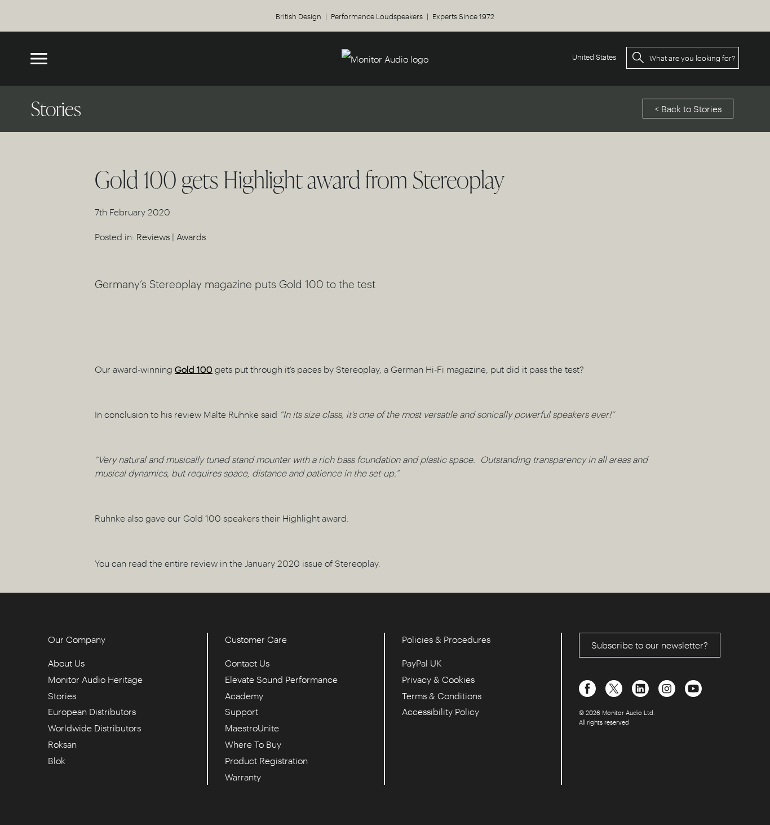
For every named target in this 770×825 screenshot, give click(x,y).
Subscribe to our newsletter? (649, 644)
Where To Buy (253, 744)
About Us (66, 663)
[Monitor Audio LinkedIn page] (641, 687)
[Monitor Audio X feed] (615, 687)
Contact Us (247, 663)
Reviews (153, 236)
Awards (191, 236)
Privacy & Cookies (438, 679)
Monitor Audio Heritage (95, 679)
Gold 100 (194, 369)
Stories (62, 695)
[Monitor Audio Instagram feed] (668, 687)
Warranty (243, 776)
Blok (56, 760)
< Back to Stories (688, 108)
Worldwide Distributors (94, 727)
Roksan (62, 744)
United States (594, 56)
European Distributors (92, 711)
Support (241, 711)
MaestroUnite (252, 727)
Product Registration (266, 760)
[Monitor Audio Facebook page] (588, 687)
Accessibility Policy (440, 711)
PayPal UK (422, 663)
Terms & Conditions (441, 695)
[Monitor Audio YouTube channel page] (693, 687)
